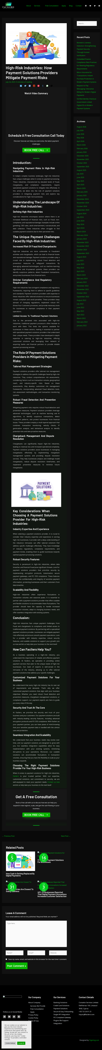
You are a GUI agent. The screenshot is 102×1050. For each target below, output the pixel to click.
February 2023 (82, 278)
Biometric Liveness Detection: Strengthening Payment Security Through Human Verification (86, 49)
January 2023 (82, 282)
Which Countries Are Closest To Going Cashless (19, 890)
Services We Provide (37, 1006)
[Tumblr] (43, 86)
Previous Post (8, 836)
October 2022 (82, 293)
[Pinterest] (38, 86)
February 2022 (82, 322)
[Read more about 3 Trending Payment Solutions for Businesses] (52, 854)
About (28, 6)
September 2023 (83, 253)
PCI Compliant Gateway (62, 1017)
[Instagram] (99, 6)
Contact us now (53, 782)
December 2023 (82, 242)
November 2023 (83, 246)
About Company (34, 1002)
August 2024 (81, 213)
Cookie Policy (33, 1018)
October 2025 (82, 163)
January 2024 (82, 239)
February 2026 (82, 148)
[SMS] (52, 86)
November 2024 (83, 203)
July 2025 (80, 174)
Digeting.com (94, 1040)
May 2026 (80, 138)
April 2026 (80, 141)
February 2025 (82, 192)
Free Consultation (51, 6)
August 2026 (81, 127)
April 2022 (80, 315)
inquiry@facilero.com (86, 1014)
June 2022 (80, 307)
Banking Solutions (60, 1002)
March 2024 (81, 232)
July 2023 (80, 260)
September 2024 (83, 210)
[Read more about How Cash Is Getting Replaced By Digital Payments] (20, 861)
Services (37, 6)
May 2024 (80, 224)
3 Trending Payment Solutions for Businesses (51, 861)
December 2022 (82, 286)
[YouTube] (90, 6)
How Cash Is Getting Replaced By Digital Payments (20, 874)
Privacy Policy (33, 1015)
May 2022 (80, 311)
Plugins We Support (60, 1020)
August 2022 (81, 300)
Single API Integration (61, 1014)
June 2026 (80, 134)
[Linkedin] (86, 6)
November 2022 (83, 289)
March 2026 (81, 145)
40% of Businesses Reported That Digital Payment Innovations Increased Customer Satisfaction (52, 894)
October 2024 (82, 206)
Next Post (65, 836)
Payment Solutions (60, 1008)
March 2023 (81, 275)
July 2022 (80, 304)
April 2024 (80, 228)
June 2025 (80, 177)
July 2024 (80, 217)
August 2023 (81, 257)
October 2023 (82, 250)
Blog (71, 6)
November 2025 (83, 159)
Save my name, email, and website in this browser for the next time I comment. (37, 959)
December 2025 (82, 156)
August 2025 (81, 170)
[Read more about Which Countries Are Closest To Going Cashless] (20, 883)
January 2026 (82, 152)
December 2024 (82, 199)
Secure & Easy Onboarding (63, 1011)
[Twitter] (95, 6)
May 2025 (80, 181)
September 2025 (83, 166)
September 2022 (83, 297)
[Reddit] (34, 86)
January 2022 (82, 325)
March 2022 (81, 318)
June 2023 (80, 264)
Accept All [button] (21, 1043)
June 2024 (80, 221)
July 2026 (80, 130)
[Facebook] (30, 86)
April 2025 (80, 185)
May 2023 (80, 268)
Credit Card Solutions (61, 1005)
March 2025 (81, 188)
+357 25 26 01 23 (85, 1011)
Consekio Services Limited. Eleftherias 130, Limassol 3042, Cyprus (88, 1005)
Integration (57, 1023)
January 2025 (82, 195)
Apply (64, 6)
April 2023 (80, 271)
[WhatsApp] (47, 86)
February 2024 (82, 235)
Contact (78, 6)
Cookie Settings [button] (10, 1043)
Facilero (16, 776)
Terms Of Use (33, 1021)
